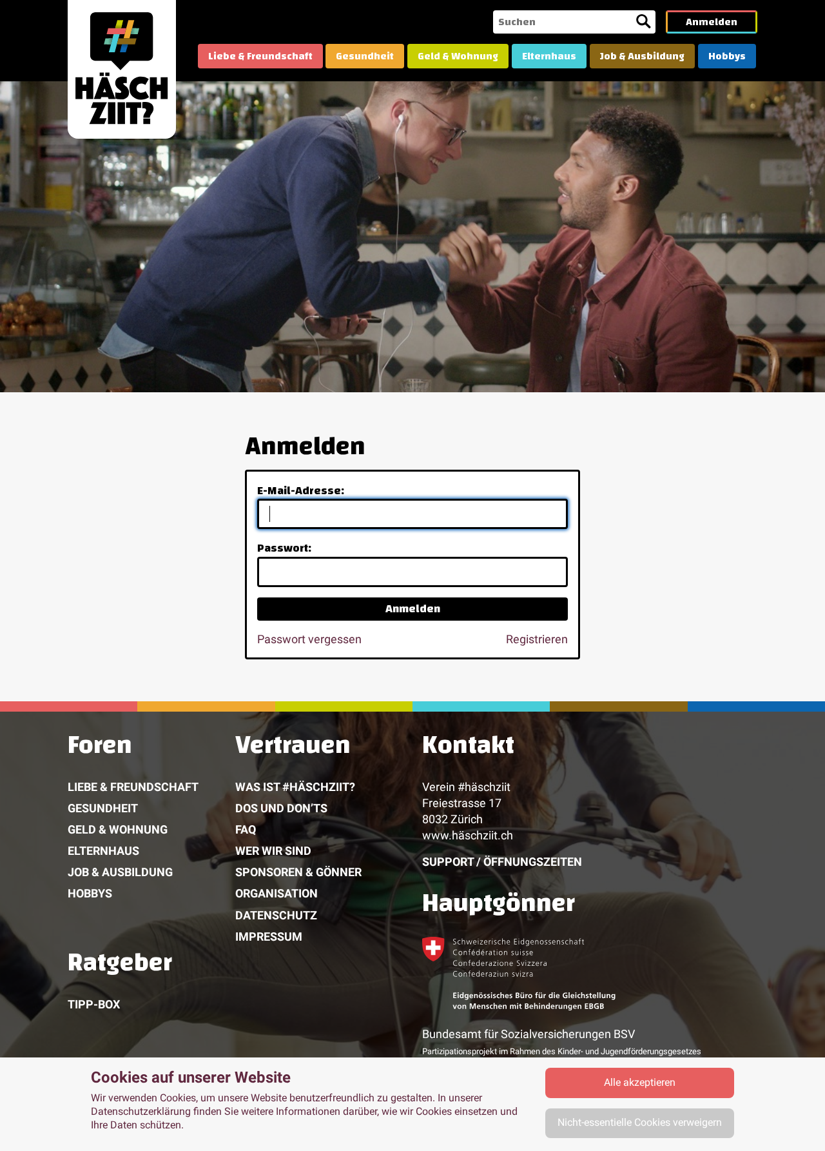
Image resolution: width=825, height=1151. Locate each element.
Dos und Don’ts (281, 808)
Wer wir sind (273, 850)
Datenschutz (276, 915)
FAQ (245, 829)
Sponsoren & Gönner (298, 872)
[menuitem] (260, 56)
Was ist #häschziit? (295, 787)
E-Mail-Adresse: (300, 490)
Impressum (268, 936)
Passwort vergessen (309, 639)
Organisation (276, 893)
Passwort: (284, 548)
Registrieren (537, 639)
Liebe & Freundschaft (260, 56)
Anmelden (711, 22)
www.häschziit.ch (467, 835)
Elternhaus (549, 56)
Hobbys (727, 56)
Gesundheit (365, 56)
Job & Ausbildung (642, 56)
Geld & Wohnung (458, 56)
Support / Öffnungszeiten (502, 861)
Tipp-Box (94, 1004)
